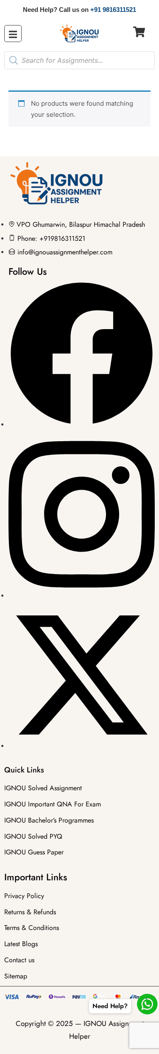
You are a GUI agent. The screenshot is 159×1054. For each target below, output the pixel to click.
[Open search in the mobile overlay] (79, 60)
